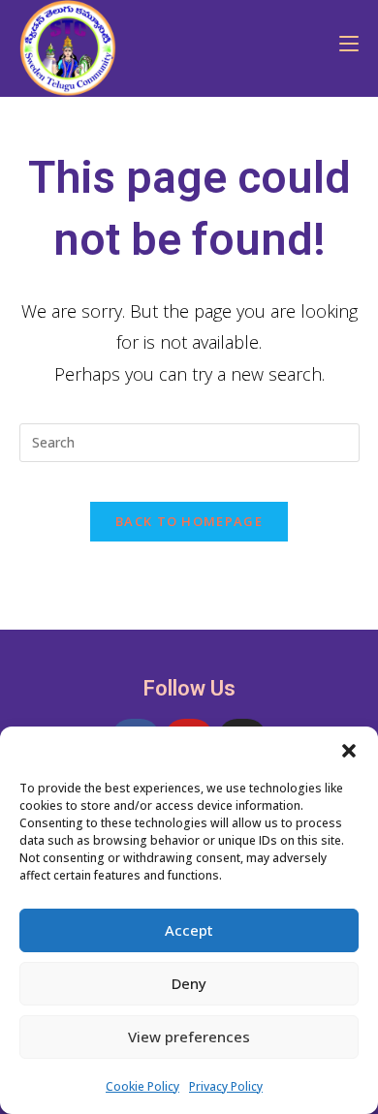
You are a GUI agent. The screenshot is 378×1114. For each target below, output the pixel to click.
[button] (349, 750)
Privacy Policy (226, 1086)
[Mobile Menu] (342, 43)
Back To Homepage (189, 521)
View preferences (189, 1036)
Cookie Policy (142, 1086)
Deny (189, 983)
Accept (189, 930)
